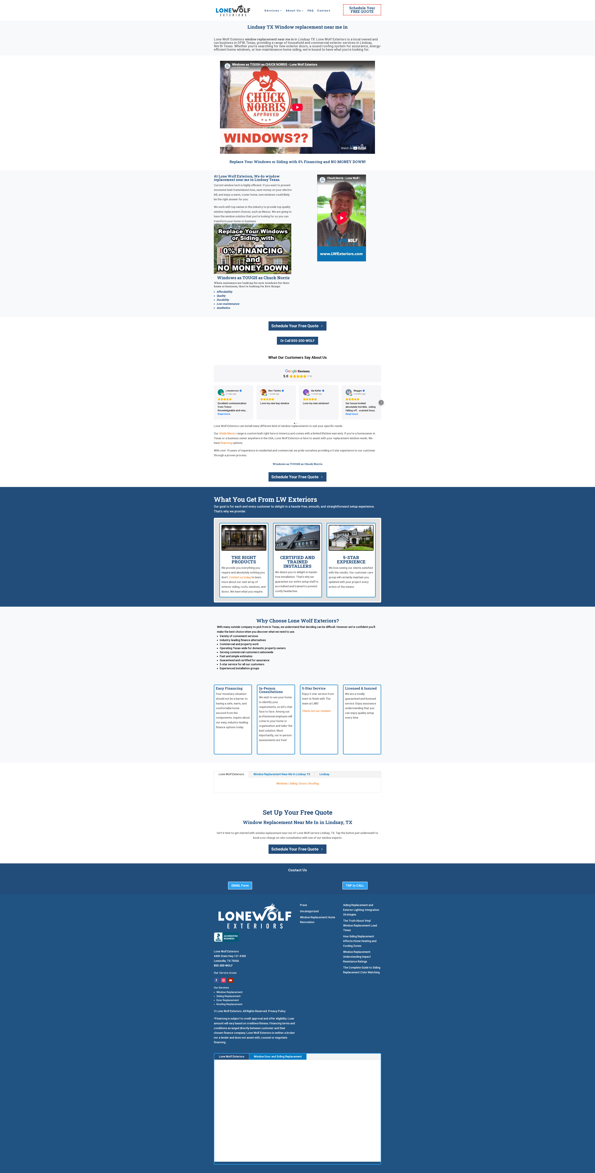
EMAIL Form (240, 885)
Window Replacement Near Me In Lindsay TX (281, 774)
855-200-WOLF (223, 965)
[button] (213, 402)
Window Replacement (229, 992)
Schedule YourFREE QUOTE (362, 10)
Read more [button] (224, 414)
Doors (303, 783)
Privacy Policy (277, 1011)
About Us (293, 10)
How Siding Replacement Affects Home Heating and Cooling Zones (359, 941)
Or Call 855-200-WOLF (297, 341)
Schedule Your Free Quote (294, 326)
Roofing (314, 783)
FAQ (311, 10)
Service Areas (228, 972)
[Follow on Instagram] (223, 980)
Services (271, 10)
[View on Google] (221, 392)
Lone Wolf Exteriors (231, 774)
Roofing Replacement (229, 1004)
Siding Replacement (228, 996)
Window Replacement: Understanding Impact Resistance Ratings (357, 956)
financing (226, 442)
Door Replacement (227, 1000)
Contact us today (240, 577)
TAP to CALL (355, 885)
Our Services (221, 987)
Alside (223, 433)
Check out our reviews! (316, 711)
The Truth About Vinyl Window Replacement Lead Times (360, 925)
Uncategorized (309, 911)
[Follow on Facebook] (216, 980)
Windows (282, 783)
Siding (293, 783)
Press (303, 905)
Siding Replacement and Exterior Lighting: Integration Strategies (361, 909)
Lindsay (324, 774)
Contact (324, 10)
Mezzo (231, 433)
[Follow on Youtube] (230, 980)
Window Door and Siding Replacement (278, 1056)
